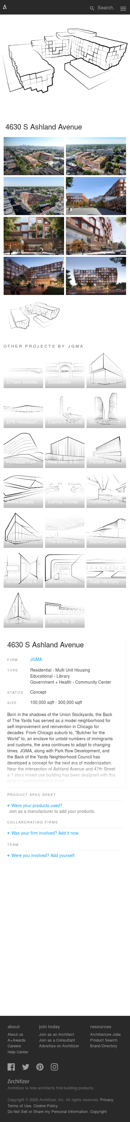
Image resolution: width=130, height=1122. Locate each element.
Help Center (18, 1052)
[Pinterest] (40, 1069)
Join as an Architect (56, 1034)
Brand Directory (103, 1045)
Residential (40, 670)
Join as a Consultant (57, 1040)
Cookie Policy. (46, 1105)
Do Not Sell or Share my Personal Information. (48, 1111)
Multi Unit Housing (72, 670)
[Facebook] (11, 1069)
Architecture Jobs (105, 1034)
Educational (41, 676)
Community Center (93, 682)
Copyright (98, 1111)
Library (63, 676)
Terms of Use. (20, 1105)
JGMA (36, 659)
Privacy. (107, 1099)
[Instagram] (54, 1069)
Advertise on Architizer (59, 1045)
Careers (14, 1045)
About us (15, 1034)
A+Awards (17, 1040)
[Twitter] (25, 1069)
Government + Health (50, 682)
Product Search (103, 1040)
